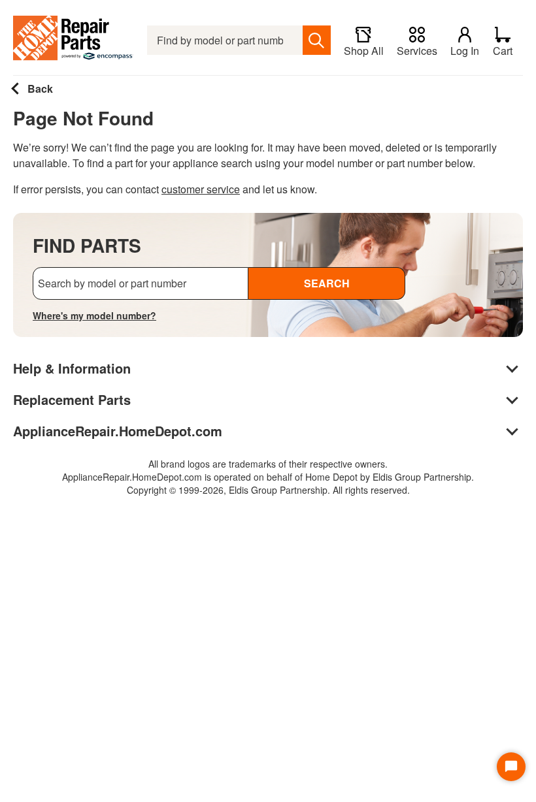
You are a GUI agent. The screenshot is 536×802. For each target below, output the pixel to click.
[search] (317, 40)
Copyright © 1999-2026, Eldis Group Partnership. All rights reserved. (268, 489)
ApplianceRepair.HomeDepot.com (117, 430)
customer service (200, 189)
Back (39, 88)
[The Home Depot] (73, 40)
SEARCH (327, 283)
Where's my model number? (94, 315)
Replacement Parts (72, 399)
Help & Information (72, 368)
